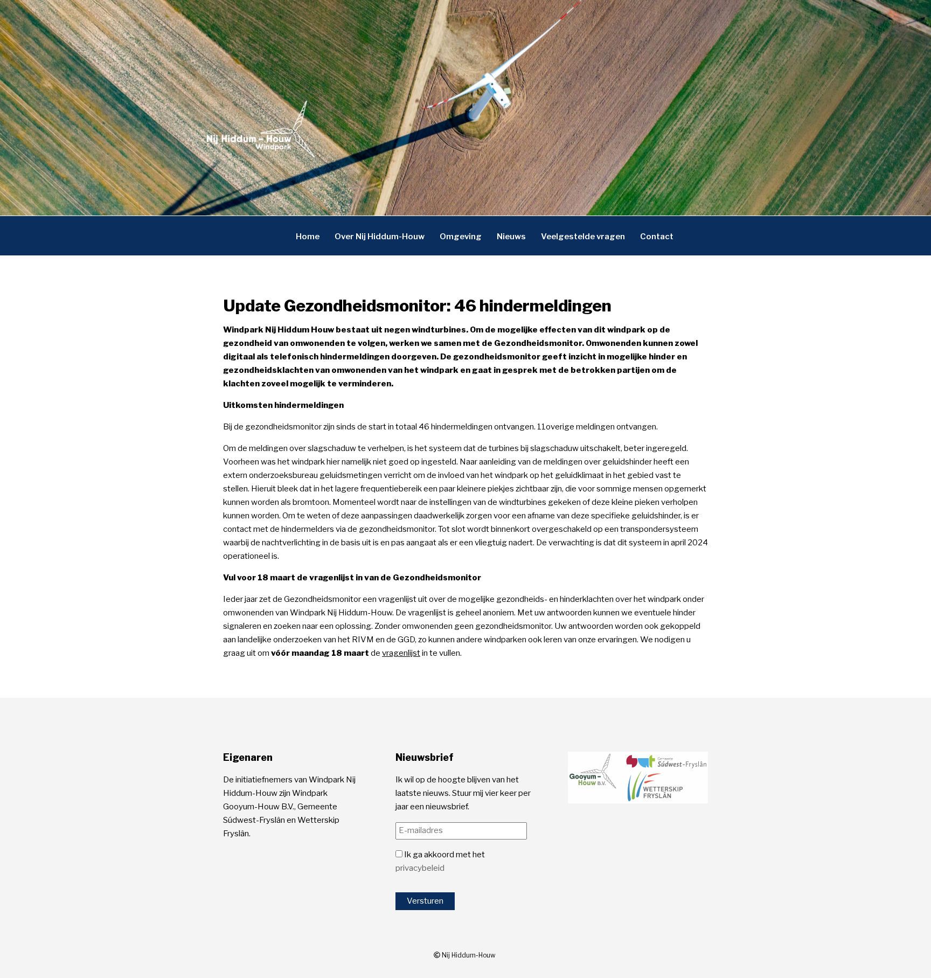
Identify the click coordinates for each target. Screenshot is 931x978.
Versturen (425, 901)
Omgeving (461, 236)
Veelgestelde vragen (583, 236)
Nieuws (511, 236)
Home (307, 236)
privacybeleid (419, 868)
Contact (656, 236)
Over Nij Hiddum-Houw (380, 236)
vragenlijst (401, 653)
